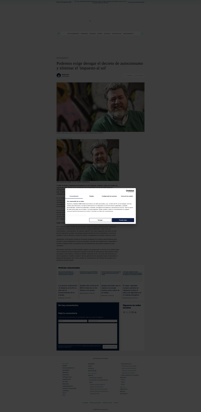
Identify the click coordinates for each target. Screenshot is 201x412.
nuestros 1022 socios (79, 203)
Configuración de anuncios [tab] (109, 196)
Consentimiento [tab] (74, 196)
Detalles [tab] (91, 196)
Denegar (100, 220)
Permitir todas (123, 220)
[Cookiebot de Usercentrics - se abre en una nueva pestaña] (127, 191)
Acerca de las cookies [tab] (127, 196)
